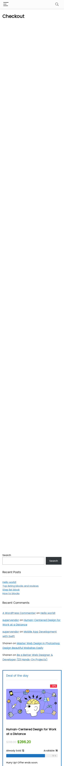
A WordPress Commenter (19, 613)
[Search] (57, 4)
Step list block (11, 589)
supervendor (10, 620)
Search (6, 555)
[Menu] (6, 4)
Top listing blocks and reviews (20, 586)
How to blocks (11, 593)
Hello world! (9, 582)
